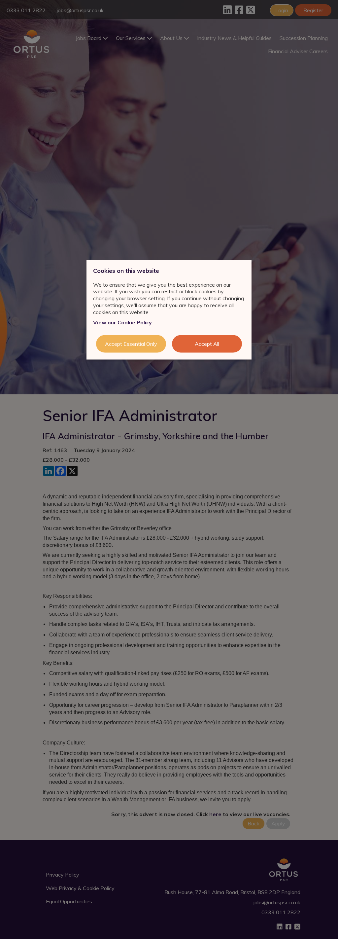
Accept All (207, 344)
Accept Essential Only (131, 344)
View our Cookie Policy (122, 322)
